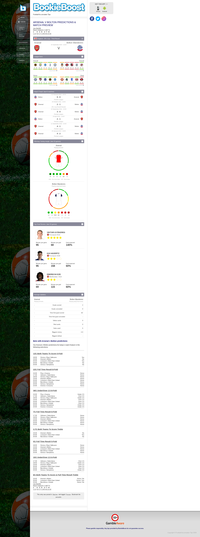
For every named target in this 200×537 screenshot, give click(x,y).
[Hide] (82, 56)
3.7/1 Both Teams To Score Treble (48, 429)
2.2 (47, 33)
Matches (55, 494)
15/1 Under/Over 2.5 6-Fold (45, 457)
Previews (22, 48)
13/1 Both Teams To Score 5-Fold (47, 354)
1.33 (42, 33)
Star (82, 38)
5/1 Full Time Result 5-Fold (45, 441)
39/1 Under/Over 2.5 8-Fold (45, 391)
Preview (68, 494)
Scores (21, 54)
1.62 (49, 33)
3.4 (45, 33)
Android (23, 22)
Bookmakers (23, 42)
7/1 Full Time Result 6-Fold (45, 412)
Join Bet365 (37, 28)
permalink (58, 497)
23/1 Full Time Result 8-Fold (45, 369)
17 (40, 33)
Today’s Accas (21, 28)
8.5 (38, 33)
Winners (21, 60)
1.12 (34, 33)
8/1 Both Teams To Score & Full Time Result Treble (55, 475)
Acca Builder (21, 35)
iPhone (23, 17)
